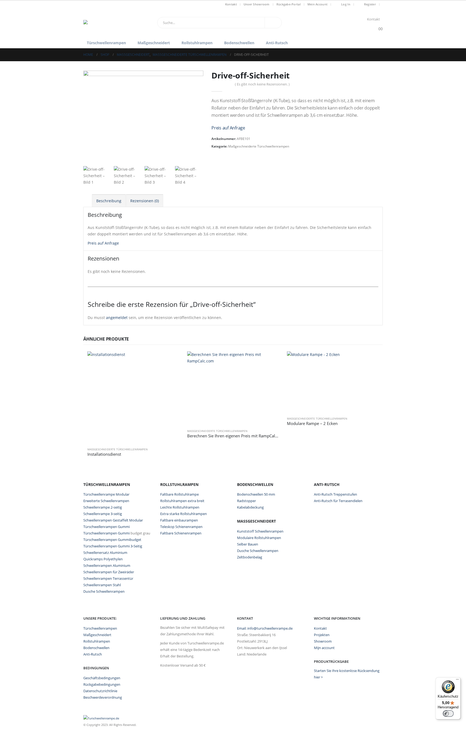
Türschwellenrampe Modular (106, 494)
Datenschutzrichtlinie (100, 691)
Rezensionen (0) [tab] (144, 200)
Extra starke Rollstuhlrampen (183, 513)
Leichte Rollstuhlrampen (179, 507)
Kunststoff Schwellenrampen (260, 531)
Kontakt (231, 4)
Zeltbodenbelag (249, 557)
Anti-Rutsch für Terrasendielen (338, 500)
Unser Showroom (257, 4)
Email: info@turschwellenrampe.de (265, 628)
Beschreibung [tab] (108, 200)
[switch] (448, 713)
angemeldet (117, 317)
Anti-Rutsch (277, 42)
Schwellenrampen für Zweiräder (108, 572)
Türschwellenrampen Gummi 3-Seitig (112, 546)
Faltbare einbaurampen (179, 520)
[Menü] (457, 680)
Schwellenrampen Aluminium (106, 565)
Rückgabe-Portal (288, 4)
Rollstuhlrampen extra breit (182, 500)
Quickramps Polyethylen (103, 559)
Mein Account (317, 4)
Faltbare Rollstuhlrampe (179, 494)
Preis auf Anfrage (228, 128)
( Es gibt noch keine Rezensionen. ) (262, 84)
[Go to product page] (133, 397)
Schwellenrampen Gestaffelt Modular (113, 520)
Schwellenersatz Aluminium (105, 552)
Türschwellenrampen (106, 42)
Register (370, 4)
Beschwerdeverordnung (102, 697)
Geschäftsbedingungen (101, 678)
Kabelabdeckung (250, 507)
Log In (345, 4)
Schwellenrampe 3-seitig (102, 513)
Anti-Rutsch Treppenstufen (335, 494)
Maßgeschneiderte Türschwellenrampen (258, 146)
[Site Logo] (117, 22)
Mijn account (324, 648)
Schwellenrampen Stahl (102, 584)
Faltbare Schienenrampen (180, 533)
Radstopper (246, 500)
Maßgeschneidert (154, 42)
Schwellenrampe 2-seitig (102, 507)
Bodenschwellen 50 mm (256, 494)
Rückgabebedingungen (101, 684)
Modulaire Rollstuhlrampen (259, 537)
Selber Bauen (247, 544)
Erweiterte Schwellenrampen (106, 500)
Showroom (323, 641)
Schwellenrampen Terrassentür (108, 578)
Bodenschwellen (239, 42)
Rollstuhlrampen (197, 42)
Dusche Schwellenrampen (104, 591)
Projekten (322, 635)
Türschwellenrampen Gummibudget (112, 539)
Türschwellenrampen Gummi (106, 526)
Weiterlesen (170, 360)
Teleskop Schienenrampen (181, 526)
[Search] (273, 22)
